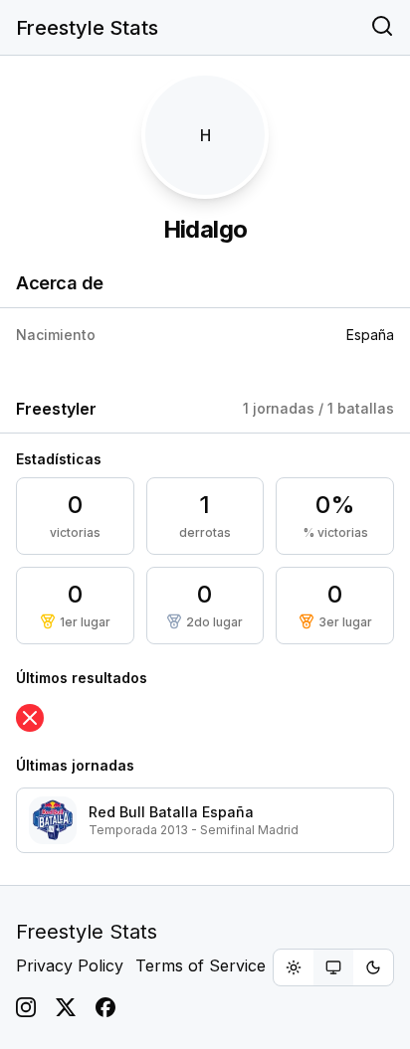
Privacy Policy (69, 965)
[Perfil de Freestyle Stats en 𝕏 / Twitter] (66, 1007)
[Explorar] (382, 28)
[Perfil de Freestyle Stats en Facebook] (105, 1007)
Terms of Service (200, 965)
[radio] (293, 967)
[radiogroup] (333, 967)
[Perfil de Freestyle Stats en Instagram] (26, 1007)
